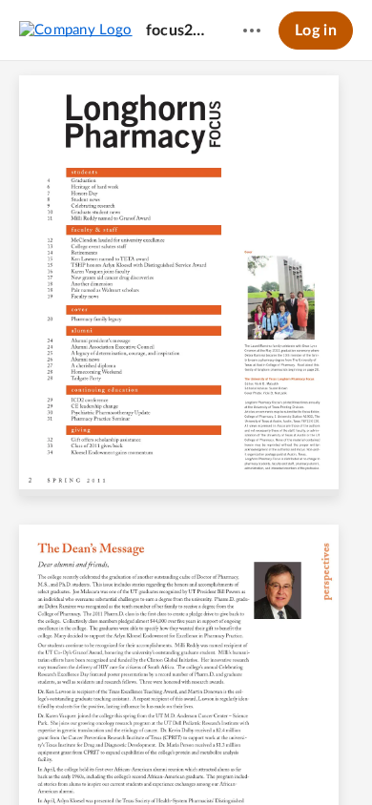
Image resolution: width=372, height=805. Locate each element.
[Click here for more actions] (252, 30)
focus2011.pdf (176, 30)
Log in (316, 30)
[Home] (76, 29)
